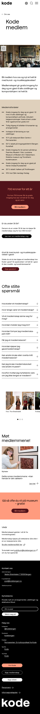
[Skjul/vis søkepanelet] (31, 3)
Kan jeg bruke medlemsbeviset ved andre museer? (16, 365)
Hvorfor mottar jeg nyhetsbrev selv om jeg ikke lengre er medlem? (18, 374)
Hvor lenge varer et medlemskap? (18, 310)
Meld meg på (10, 614)
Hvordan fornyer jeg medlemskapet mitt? (17, 332)
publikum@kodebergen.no (25, 550)
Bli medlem (20, 207)
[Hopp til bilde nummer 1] (18, 419)
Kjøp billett (12, 680)
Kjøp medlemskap (12, 673)
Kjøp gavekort (10, 269)
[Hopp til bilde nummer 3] (22, 419)
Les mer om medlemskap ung (16, 236)
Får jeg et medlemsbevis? (14, 340)
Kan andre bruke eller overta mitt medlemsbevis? (17, 356)
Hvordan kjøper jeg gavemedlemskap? (11, 347)
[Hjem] (7, 3)
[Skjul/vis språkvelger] (26, 3)
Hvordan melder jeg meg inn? (16, 325)
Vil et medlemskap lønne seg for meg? (17, 317)
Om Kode (12, 665)
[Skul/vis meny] (36, 3)
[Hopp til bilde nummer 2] (20, 419)
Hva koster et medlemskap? (15, 304)
